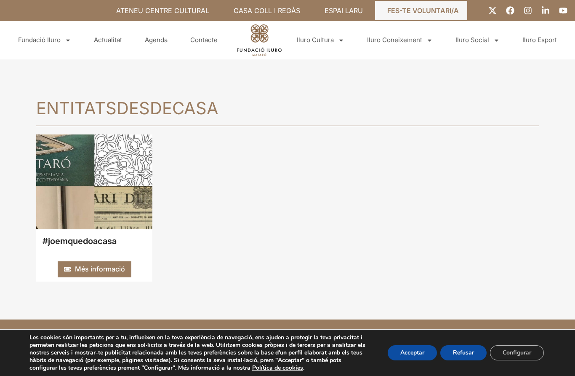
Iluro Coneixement (394, 40)
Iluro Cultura (315, 40)
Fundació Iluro (39, 40)
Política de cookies (277, 368)
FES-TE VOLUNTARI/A (423, 10)
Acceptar (412, 353)
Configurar (517, 353)
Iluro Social (472, 40)
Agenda (156, 40)
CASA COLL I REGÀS (267, 10)
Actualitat (108, 40)
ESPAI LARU (344, 10)
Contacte (204, 40)
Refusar (463, 353)
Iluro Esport (539, 40)
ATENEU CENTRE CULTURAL (162, 10)
